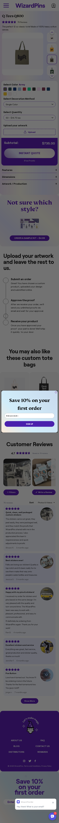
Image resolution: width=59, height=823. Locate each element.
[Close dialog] (56, 392)
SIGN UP (29, 424)
